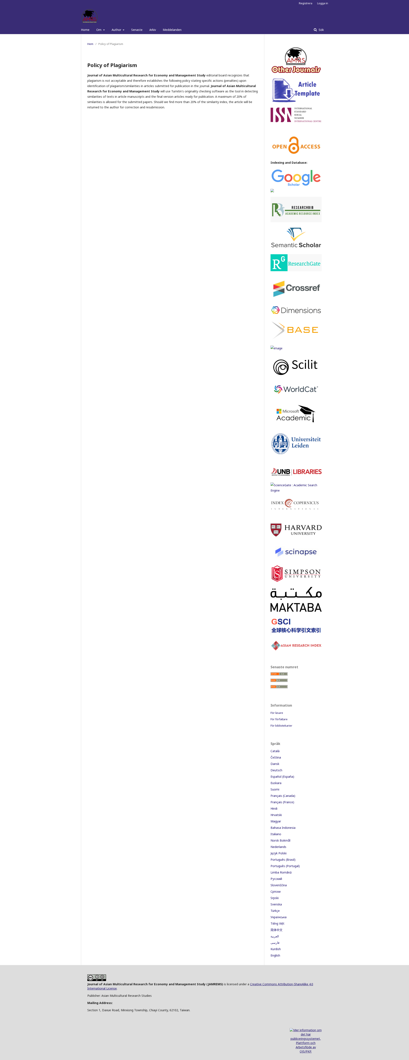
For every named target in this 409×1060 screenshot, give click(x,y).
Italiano (276, 834)
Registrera (305, 3)
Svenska (276, 904)
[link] (296, 490)
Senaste (137, 30)
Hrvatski (276, 815)
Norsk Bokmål (280, 840)
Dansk (275, 764)
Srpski (275, 898)
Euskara (276, 783)
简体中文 (276, 930)
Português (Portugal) (285, 866)
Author (117, 30)
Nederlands (278, 847)
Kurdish (276, 949)
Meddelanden (172, 30)
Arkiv (152, 30)
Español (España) (282, 777)
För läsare (277, 713)
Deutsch (276, 770)
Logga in (322, 3)
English (275, 955)
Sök (321, 30)
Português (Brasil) (283, 860)
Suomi (275, 789)
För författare (279, 719)
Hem (90, 44)
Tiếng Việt (277, 923)
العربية (275, 936)
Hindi (274, 808)
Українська (279, 917)
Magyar (276, 821)
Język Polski (279, 853)
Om (99, 30)
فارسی (275, 943)
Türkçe (275, 911)
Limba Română (281, 872)
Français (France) (282, 802)
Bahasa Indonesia (283, 828)
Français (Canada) (283, 796)
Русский (276, 879)
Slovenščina (279, 885)
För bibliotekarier (281, 725)
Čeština (276, 757)
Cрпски (276, 891)
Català (275, 751)
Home (85, 30)
